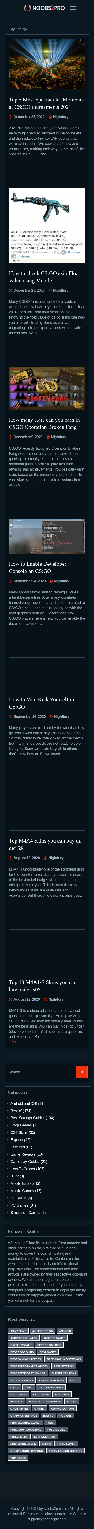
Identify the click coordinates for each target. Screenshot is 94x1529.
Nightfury (60, 117)
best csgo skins (22, 1352)
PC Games (19, 1205)
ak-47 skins (18, 1331)
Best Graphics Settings (64, 1359)
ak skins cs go (42, 1331)
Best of (16, 1111)
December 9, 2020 (28, 437)
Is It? (14, 1176)
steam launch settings (65, 1451)
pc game (65, 1415)
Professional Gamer (25, 1422)
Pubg (50, 1422)
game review (19, 1408)
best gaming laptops (25, 1359)
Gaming (39, 1408)
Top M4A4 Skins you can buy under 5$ (46, 844)
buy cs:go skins (21, 1380)
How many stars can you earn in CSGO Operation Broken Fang (44, 423)
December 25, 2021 (28, 117)
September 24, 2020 (29, 581)
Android (65, 1331)
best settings (64, 1366)
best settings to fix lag (27, 1373)
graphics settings (23, 1415)
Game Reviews (22, 1154)
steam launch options (26, 1451)
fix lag (72, 1401)
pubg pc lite (19, 1436)
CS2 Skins (19, 1132)
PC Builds (18, 1198)
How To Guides (22, 1169)
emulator (62, 1394)
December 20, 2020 (28, 290)
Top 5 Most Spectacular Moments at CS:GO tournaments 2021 (46, 103)
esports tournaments (45, 1401)
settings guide (44, 1436)
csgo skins (41, 1394)
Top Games (18, 1458)
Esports (16, 1140)
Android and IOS (23, 1103)
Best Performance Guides (29, 1366)
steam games (66, 1444)
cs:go (74, 1380)
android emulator (23, 1338)
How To (48, 1415)
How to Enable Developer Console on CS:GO (37, 567)
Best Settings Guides (27, 1118)
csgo (28, 1387)
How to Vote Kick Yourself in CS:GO (41, 703)
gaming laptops (62, 1408)
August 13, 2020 (26, 858)
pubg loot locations (25, 1429)
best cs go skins (49, 1345)
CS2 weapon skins (51, 1380)
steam (46, 1444)
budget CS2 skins (64, 1373)
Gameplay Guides (25, 1161)
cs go (14, 1387)
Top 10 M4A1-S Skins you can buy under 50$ (43, 985)
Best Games (48, 1352)
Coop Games (21, 1125)
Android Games (54, 1338)
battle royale (20, 1345)
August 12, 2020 (26, 999)
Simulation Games (25, 1212)
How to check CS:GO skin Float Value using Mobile (44, 277)
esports (16, 1401)
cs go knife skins (51, 1387)
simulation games (23, 1444)
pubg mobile (56, 1429)
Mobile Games (22, 1191)
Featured (17, 1147)
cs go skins (18, 1394)
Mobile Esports (22, 1183)
